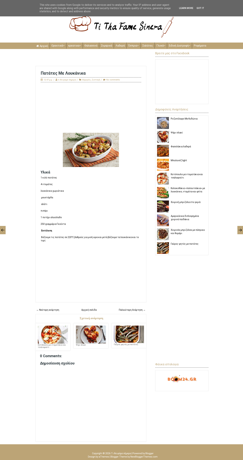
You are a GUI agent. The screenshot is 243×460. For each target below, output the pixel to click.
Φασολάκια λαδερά (181, 146)
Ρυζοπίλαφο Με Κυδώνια (184, 118)
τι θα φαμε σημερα (67, 79)
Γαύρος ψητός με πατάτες (185, 243)
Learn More (186, 8)
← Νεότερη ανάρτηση (47, 310)
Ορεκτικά (57, 45)
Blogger (149, 453)
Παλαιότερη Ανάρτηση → (132, 310)
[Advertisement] (91, 57)
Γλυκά (160, 45)
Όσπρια (132, 45)
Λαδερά (120, 45)
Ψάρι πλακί (177, 132)
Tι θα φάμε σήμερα (121, 453)
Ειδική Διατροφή (179, 45)
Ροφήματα (200, 45)
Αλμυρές (86, 79)
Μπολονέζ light (179, 160)
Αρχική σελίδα (89, 310)
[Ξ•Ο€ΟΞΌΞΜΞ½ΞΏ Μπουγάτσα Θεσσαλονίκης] (3, 230)
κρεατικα (73, 45)
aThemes (104, 456)
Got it (200, 8)
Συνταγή (96, 79)
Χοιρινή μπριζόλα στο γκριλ (186, 202)
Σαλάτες (147, 45)
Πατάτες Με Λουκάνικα (63, 73)
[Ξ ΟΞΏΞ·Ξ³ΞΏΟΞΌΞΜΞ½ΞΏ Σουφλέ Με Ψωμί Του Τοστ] (240, 230)
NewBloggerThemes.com (144, 456)
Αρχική (44, 46)
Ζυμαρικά (106, 45)
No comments (113, 79)
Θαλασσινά (90, 45)
